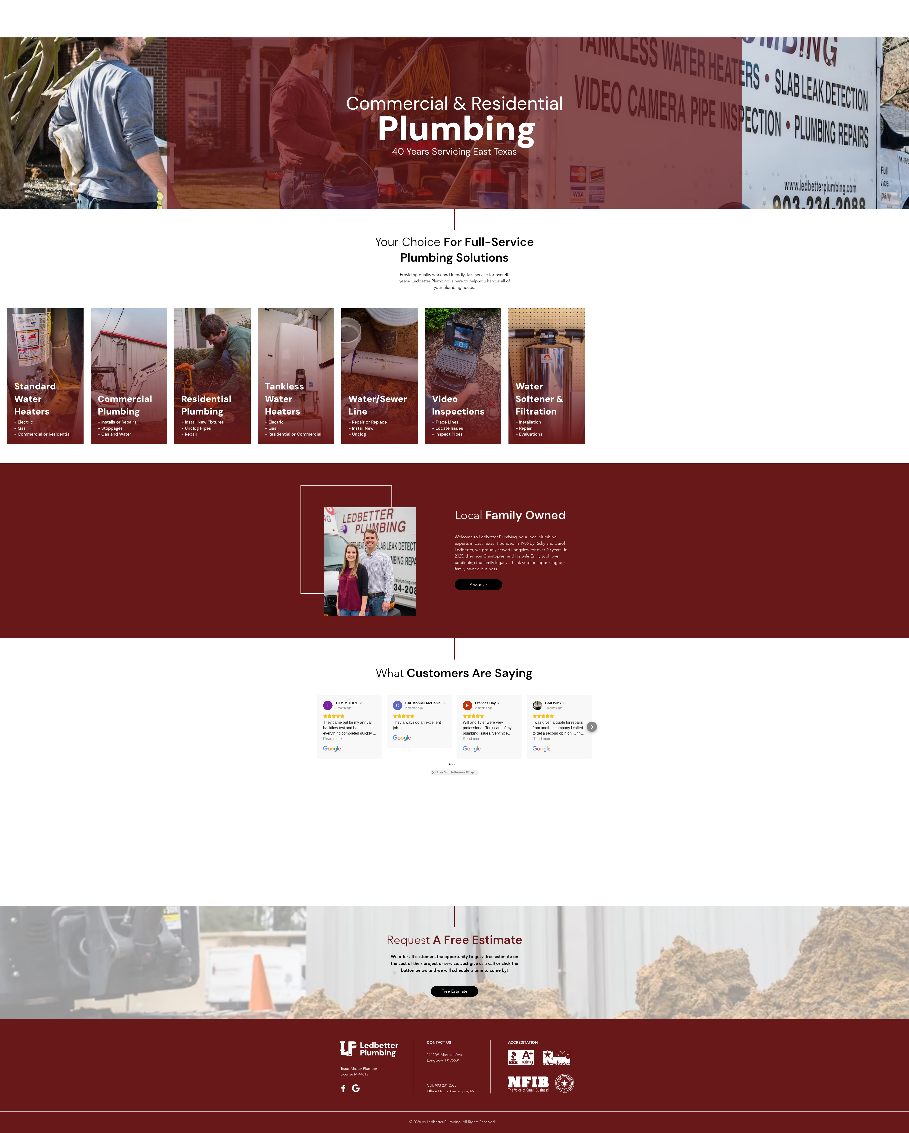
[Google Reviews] (356, 1088)
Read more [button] (332, 739)
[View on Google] (328, 705)
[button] (317, 727)
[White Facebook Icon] (343, 1088)
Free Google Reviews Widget (456, 772)
